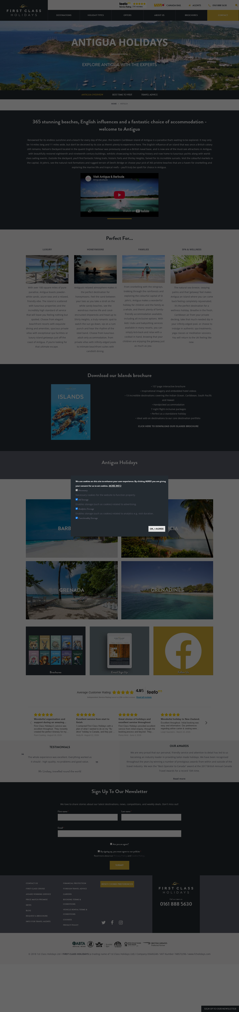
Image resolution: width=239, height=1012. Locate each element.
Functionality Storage (88, 518)
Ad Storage (83, 499)
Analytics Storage (86, 508)
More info (115, 485)
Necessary (82, 490)
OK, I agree (157, 528)
